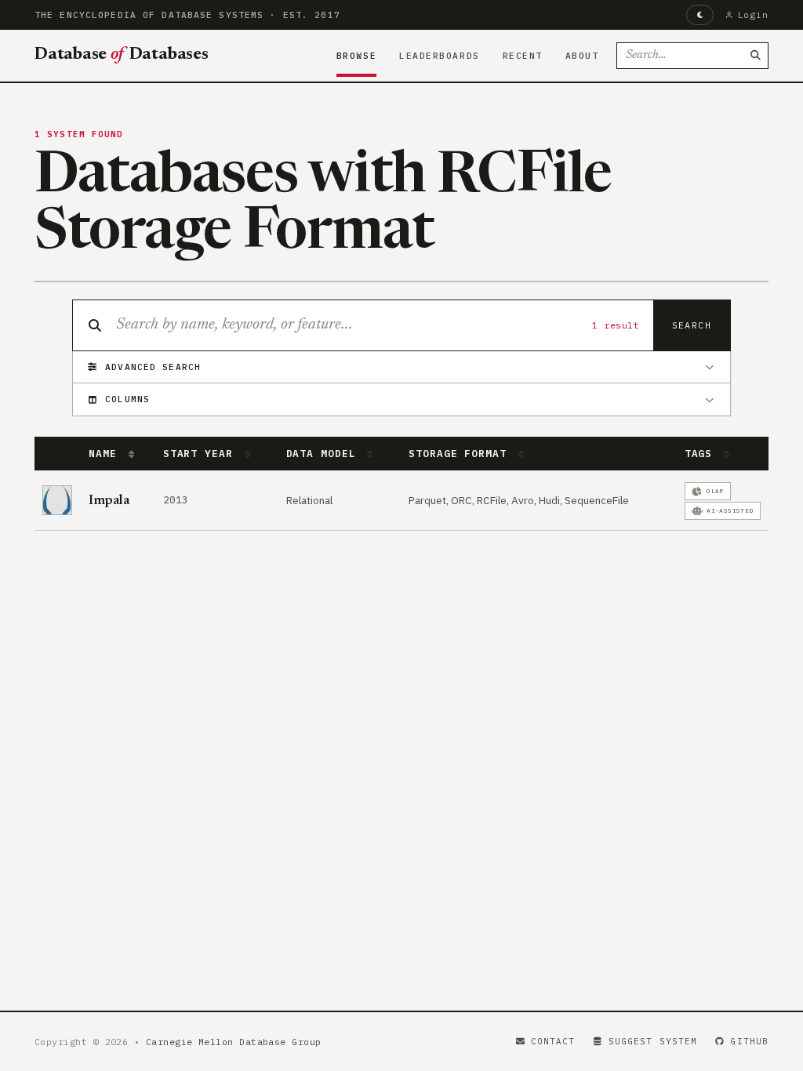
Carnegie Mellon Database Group (234, 1041)
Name (106, 453)
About (582, 55)
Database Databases (122, 55)
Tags (702, 453)
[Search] (755, 55)
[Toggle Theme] (700, 15)
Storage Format (461, 453)
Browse (356, 55)
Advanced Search (153, 366)
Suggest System (653, 1041)
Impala (109, 501)
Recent (523, 55)
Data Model (324, 453)
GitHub (749, 1041)
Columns (127, 399)
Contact (553, 1041)
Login (753, 14)
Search (691, 325)
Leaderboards (439, 55)
